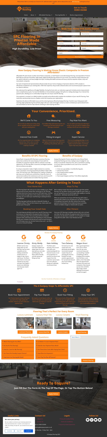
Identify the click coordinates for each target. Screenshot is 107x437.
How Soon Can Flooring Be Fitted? (14, 357)
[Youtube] (95, 420)
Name (59, 31)
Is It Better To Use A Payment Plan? (48, 341)
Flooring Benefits (60, 15)
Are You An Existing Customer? (90, 46)
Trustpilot (20, 282)
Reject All (19, 431)
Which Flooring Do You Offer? (12, 341)
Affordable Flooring (44, 15)
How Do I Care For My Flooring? (13, 349)
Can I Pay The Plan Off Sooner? (47, 357)
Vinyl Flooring (82, 314)
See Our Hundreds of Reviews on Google (53, 279)
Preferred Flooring (62, 51)
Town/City (60, 41)
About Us (40, 419)
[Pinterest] (99, 420)
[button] (17, 342)
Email (59, 46)
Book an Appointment (76, 15)
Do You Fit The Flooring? (11, 345)
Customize (9, 431)
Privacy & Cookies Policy (67, 419)
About (32, 15)
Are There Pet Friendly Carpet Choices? (15, 353)
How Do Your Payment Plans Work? (48, 345)
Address (59, 36)
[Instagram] (91, 420)
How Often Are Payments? (45, 353)
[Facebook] (87, 420)
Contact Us (40, 421)
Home (26, 15)
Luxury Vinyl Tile (44, 314)
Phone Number (85, 31)
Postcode (83, 41)
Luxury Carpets (63, 314)
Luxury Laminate (25, 314)
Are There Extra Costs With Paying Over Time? (51, 349)
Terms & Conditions (67, 421)
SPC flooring (75, 1)
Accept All (28, 431)
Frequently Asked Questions (67, 424)
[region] (19, 425)
